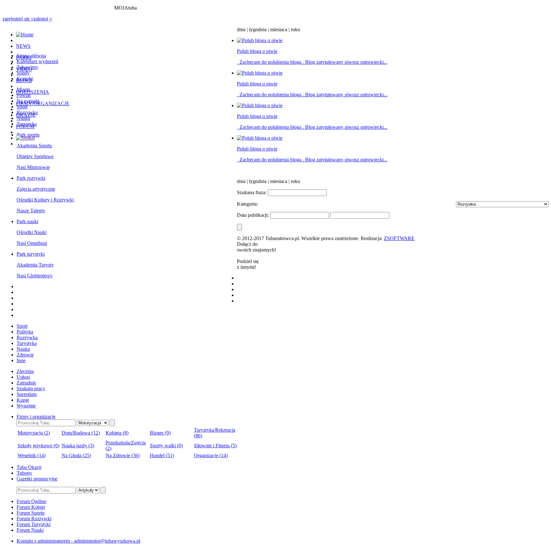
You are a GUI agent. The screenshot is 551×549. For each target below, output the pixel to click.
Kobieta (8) (117, 433)
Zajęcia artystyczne (36, 189)
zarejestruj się (18, 18)
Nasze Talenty (31, 210)
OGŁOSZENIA (32, 92)
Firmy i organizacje (36, 416)
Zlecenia (25, 371)
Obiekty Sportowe (35, 156)
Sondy (23, 73)
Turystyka (27, 343)
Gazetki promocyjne (37, 478)
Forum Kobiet (31, 507)
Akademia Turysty (35, 264)
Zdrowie (25, 354)
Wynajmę (26, 405)
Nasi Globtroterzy (35, 275)
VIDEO (24, 69)
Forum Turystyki (33, 524)
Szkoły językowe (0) (38, 445)
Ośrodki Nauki (32, 232)
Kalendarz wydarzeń (37, 61)
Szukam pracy (31, 388)
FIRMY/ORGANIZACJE (43, 103)
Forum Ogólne (31, 501)
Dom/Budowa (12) (81, 433)
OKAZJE (26, 115)
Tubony (24, 473)
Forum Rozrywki (34, 518)
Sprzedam (27, 394)
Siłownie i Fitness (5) (215, 445)
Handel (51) (162, 455)
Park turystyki (31, 254)
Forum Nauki (30, 530)
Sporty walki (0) (166, 445)
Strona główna (31, 55)
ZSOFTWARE (399, 238)
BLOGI (24, 80)
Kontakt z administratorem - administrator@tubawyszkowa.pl (78, 541)
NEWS (23, 46)
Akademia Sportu (34, 145)
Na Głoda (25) (76, 455)
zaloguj (42, 18)
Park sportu (28, 134)
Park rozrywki (31, 178)
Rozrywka (27, 337)
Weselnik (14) (32, 455)
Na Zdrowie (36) (123, 455)
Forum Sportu (31, 513)
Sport (22, 106)
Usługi (23, 377)
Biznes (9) (160, 433)
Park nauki (27, 221)
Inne (21, 360)
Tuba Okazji (29, 467)
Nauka (23, 118)
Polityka (25, 331)
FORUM (25, 126)
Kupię (23, 400)
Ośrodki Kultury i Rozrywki (45, 199)
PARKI (23, 57)
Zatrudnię (26, 382)
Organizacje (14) (211, 455)
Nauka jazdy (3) (78, 445)
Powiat (24, 95)
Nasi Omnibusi (32, 243)
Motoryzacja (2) (34, 433)
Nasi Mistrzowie (33, 167)
